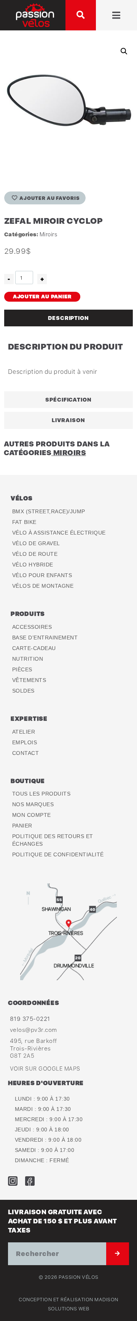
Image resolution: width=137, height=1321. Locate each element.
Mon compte (31, 815)
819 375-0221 (30, 1018)
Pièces (22, 669)
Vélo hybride (32, 565)
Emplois (24, 742)
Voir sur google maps (45, 1068)
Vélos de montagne (43, 586)
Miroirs (48, 234)
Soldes (23, 691)
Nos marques (33, 804)
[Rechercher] (117, 1253)
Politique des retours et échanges (52, 840)
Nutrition (27, 659)
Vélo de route (35, 554)
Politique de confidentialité (58, 854)
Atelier (23, 732)
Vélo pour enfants (42, 575)
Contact (25, 753)
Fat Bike (24, 522)
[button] (81, 15)
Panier (22, 826)
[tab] (68, 318)
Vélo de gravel (36, 543)
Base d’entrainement (45, 637)
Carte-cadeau (34, 648)
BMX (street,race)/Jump (48, 511)
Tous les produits (41, 794)
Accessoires (32, 627)
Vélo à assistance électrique (59, 533)
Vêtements (29, 680)
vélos (22, 498)
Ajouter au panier (42, 296)
